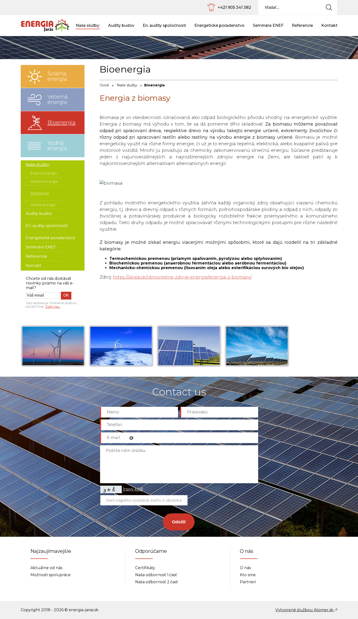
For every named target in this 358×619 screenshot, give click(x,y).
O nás (245, 567)
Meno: (113, 412)
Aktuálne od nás (46, 567)
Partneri (248, 582)
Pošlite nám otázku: (126, 450)
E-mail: (114, 437)
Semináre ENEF (268, 25)
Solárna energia (57, 76)
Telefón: (115, 424)
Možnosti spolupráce (50, 575)
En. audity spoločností (164, 25)
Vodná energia (57, 146)
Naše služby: (88, 25)
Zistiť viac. (53, 307)
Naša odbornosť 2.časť (156, 582)
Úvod (104, 85)
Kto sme (248, 575)
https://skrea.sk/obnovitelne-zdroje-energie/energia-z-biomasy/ (182, 277)
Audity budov (121, 25)
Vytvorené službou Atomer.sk (304, 610)
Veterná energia (57, 99)
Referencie (302, 25)
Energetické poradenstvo (219, 25)
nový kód (133, 489)
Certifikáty (145, 567)
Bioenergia (61, 122)
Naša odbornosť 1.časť (156, 575)
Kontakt (329, 25)
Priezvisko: (197, 412)
